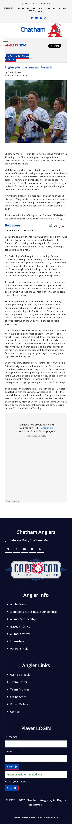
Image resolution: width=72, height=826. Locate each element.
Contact (15, 711)
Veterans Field (19, 649)
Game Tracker (12, 230)
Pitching (25, 8)
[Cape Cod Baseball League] (36, 569)
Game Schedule (20, 675)
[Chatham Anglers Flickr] (41, 18)
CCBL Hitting (36, 8)
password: (11, 751)
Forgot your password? (18, 781)
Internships (17, 641)
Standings (61, 8)
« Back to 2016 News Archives (17, 58)
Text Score (27, 230)
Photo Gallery (19, 704)
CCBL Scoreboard (35, 11)
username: (11, 737)
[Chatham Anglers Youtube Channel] (36, 18)
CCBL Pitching (49, 8)
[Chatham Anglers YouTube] (24, 549)
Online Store (18, 697)
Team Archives (19, 689)
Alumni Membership (23, 619)
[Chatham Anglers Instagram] (45, 18)
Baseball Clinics (20, 626)
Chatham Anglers (38, 800)
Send (9, 787)
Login (10, 766)
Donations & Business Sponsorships (33, 612)
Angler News (18, 604)
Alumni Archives (20, 634)
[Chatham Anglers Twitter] (32, 18)
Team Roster (18, 682)
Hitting (17, 8)
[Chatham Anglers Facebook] (27, 18)
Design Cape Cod (52, 817)
